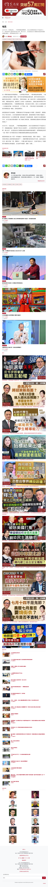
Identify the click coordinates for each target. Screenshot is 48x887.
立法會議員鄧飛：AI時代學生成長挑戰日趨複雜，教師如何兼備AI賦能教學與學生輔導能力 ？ (22, 433)
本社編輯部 (6, 220)
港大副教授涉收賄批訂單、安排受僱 (18, 693)
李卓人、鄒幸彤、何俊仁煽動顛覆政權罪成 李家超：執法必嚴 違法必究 (25, 700)
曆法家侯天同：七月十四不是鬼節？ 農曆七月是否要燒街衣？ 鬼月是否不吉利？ (20, 621)
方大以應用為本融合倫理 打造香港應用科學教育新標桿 (21, 659)
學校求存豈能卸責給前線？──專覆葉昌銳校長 (20, 686)
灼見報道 (4, 248)
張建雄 (12, 742)
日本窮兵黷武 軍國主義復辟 (16, 767)
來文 (12, 687)
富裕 (20, 39)
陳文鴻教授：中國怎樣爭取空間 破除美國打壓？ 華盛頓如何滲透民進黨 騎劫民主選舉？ (21, 540)
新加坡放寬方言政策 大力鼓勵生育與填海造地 (12, 283)
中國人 (14, 39)
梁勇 (12, 755)
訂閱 (44, 877)
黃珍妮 (10, 36)
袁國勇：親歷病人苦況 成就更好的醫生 (18, 666)
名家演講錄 (4, 345)
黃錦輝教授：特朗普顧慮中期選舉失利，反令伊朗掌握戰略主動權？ (17, 380)
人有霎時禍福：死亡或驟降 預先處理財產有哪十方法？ (29, 158)
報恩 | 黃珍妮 (10, 21)
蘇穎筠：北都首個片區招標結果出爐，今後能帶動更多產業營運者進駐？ (18, 459)
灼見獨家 (9, 39)
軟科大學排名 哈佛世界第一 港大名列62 (18, 679)
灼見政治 (4, 216)
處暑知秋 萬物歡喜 (14, 713)
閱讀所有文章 (41, 180)
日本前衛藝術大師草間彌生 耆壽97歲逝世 (11, 315)
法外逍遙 (23, 36)
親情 (17, 39)
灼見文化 (4, 313)
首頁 (3, 21)
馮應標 (12, 748)
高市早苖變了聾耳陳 (15, 781)
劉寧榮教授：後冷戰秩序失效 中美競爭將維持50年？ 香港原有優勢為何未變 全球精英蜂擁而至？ (23, 595)
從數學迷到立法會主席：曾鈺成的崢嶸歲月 (11, 347)
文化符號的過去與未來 (15, 652)
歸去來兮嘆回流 (14, 747)
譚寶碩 (12, 674)
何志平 (12, 653)
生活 (6, 21)
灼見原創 (4, 39)
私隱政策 (44, 883)
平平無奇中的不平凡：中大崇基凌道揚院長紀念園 (20, 754)
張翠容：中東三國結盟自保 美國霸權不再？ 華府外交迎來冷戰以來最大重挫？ (26, 706)
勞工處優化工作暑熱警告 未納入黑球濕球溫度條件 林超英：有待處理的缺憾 (19, 218)
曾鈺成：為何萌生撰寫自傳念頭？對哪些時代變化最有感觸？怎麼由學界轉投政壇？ (20, 486)
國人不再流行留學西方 (15, 740)
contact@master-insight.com (25, 869)
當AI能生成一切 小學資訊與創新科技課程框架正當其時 (21, 727)
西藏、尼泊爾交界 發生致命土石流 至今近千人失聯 (13, 250)
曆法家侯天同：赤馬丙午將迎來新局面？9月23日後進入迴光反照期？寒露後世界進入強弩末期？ (23, 406)
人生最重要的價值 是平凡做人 (17, 673)
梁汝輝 (12, 728)
